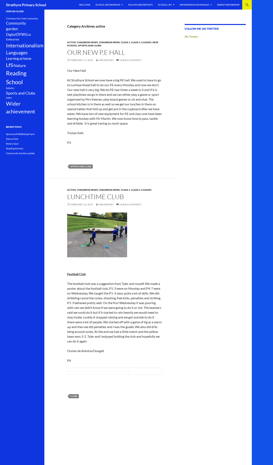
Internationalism (24, 45)
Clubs (74, 396)
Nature (20, 65)
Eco (28, 35)
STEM (9, 98)
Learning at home (18, 59)
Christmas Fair (13, 18)
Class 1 (125, 42)
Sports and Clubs (89, 45)
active (71, 42)
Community (32, 18)
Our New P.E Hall (96, 52)
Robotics (10, 88)
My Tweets (191, 36)
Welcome (84, 4)
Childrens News (87, 42)
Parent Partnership (228, 4)
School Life (165, 4)
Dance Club (12, 138)
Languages (17, 52)
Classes (146, 42)
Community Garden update (20, 153)
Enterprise (12, 39)
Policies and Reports (140, 4)
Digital (11, 35)
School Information (108, 4)
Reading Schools (14, 148)
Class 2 (135, 42)
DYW (20, 34)
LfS (9, 65)
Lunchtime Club (95, 197)
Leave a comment (130, 60)
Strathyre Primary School (26, 5)
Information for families (194, 4)
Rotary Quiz (12, 143)
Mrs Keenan (106, 60)
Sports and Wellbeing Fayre (20, 134)
